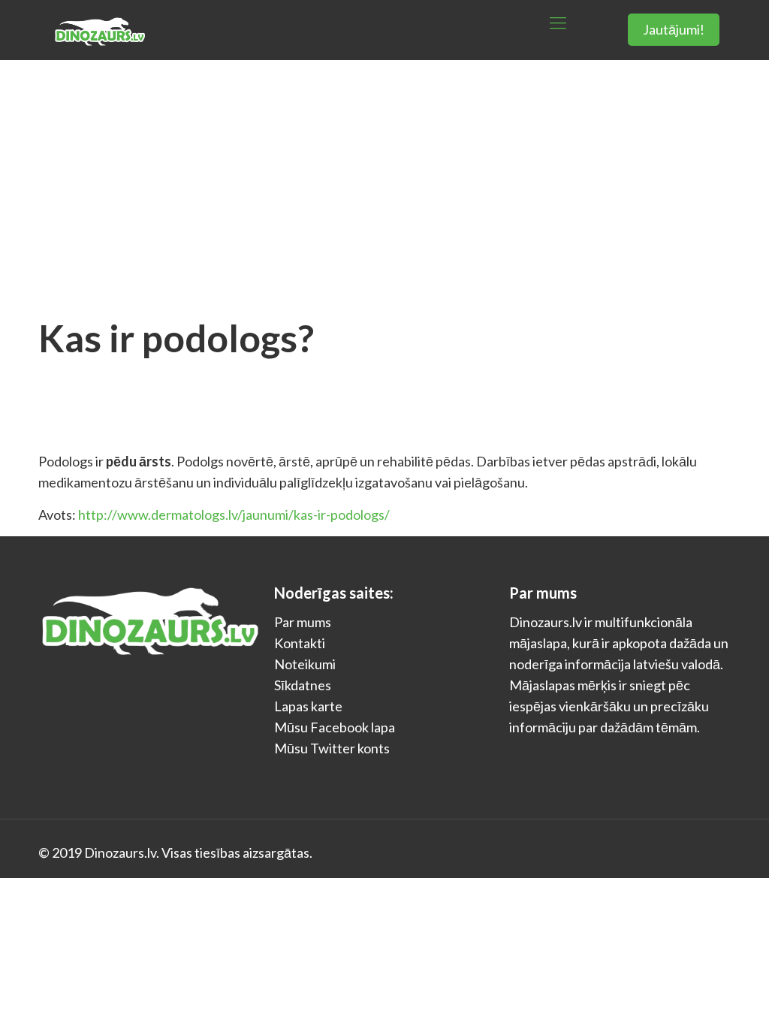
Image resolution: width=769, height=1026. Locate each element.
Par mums (302, 622)
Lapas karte (308, 706)
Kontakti (299, 643)
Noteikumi (305, 664)
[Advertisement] (384, 173)
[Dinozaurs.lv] (99, 22)
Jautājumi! (673, 29)
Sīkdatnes (302, 685)
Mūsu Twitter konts (332, 748)
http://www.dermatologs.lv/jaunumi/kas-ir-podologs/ (234, 514)
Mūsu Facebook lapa (334, 727)
